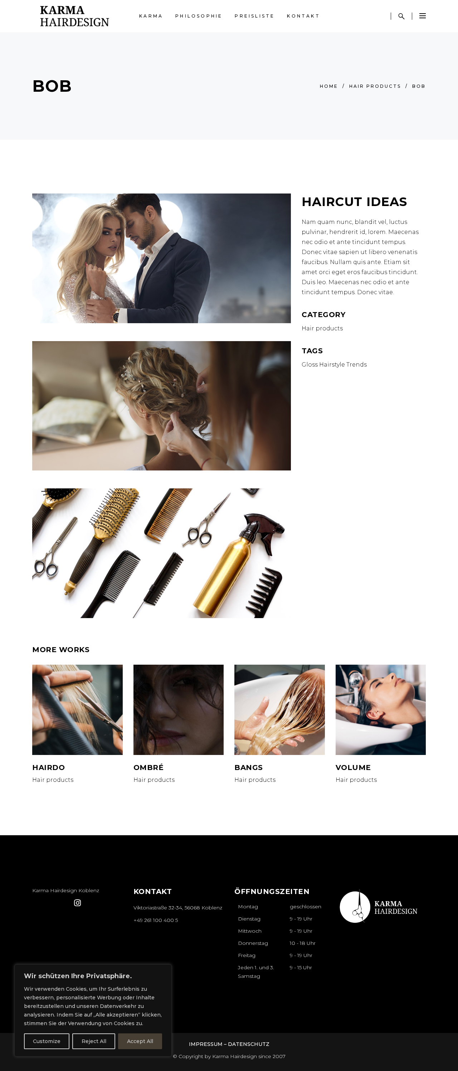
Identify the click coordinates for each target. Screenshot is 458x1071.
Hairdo (48, 767)
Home (329, 86)
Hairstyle (332, 364)
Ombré (148, 767)
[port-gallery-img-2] (161, 553)
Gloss (310, 364)
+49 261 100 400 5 (155, 920)
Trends (356, 364)
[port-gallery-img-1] (161, 258)
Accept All (140, 1041)
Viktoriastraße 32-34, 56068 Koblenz (177, 907)
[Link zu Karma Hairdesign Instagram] (440, 1034)
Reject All (94, 1041)
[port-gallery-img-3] (161, 406)
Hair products (375, 86)
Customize (46, 1041)
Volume (353, 767)
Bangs (248, 767)
